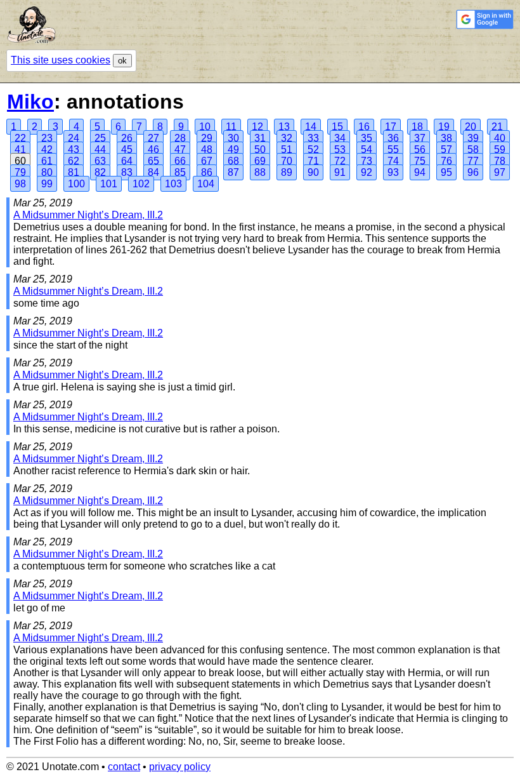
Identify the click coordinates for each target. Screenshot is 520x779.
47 (180, 149)
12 (257, 126)
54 (366, 149)
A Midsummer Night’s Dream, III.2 (88, 215)
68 (233, 161)
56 (420, 149)
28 (180, 138)
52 (313, 149)
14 (310, 126)
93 (393, 172)
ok (122, 60)
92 (366, 172)
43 (73, 149)
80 (47, 172)
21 (497, 126)
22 (20, 138)
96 (473, 172)
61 (47, 161)
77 (473, 161)
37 (420, 138)
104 (205, 183)
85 (180, 172)
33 (313, 138)
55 (393, 149)
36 (393, 138)
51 (286, 149)
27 (153, 138)
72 (340, 161)
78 (499, 161)
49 (233, 149)
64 (127, 161)
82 (100, 172)
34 (340, 138)
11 (231, 126)
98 (20, 183)
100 (76, 183)
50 (260, 149)
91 (340, 172)
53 (340, 149)
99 (47, 183)
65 (153, 161)
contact (124, 766)
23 (47, 138)
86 (206, 172)
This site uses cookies (60, 60)
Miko (30, 101)
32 (286, 138)
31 (260, 138)
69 (260, 161)
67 (206, 161)
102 (141, 183)
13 (284, 126)
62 (73, 161)
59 (499, 149)
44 (100, 149)
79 (20, 172)
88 (260, 172)
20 (470, 126)
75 (420, 161)
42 (47, 149)
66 (180, 161)
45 (127, 149)
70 (286, 161)
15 (337, 126)
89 (286, 172)
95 (446, 172)
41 (20, 149)
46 (153, 149)
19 (444, 126)
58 (473, 149)
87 (233, 172)
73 (366, 161)
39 (473, 138)
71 (313, 161)
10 (205, 126)
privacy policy (180, 766)
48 (206, 149)
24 (73, 138)
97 (499, 172)
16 (364, 126)
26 (127, 138)
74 (393, 161)
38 (446, 138)
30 (233, 138)
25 (100, 138)
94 (420, 172)
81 (73, 172)
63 (100, 161)
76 (446, 161)
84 (153, 172)
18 (417, 126)
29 (206, 138)
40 (499, 138)
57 (446, 149)
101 (108, 183)
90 (313, 172)
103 (173, 183)
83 (127, 172)
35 (366, 138)
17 (390, 126)
